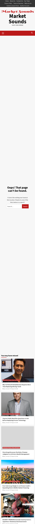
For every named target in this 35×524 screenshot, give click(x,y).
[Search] (32, 33)
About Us (12, 1)
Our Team (27, 1)
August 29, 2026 (15, 388)
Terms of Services (18, 3)
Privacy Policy (8, 3)
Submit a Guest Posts (13, 5)
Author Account (24, 5)
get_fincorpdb (7, 388)
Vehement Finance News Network (11, 380)
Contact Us (19, 1)
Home (7, 1)
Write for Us (27, 3)
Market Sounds (17, 18)
